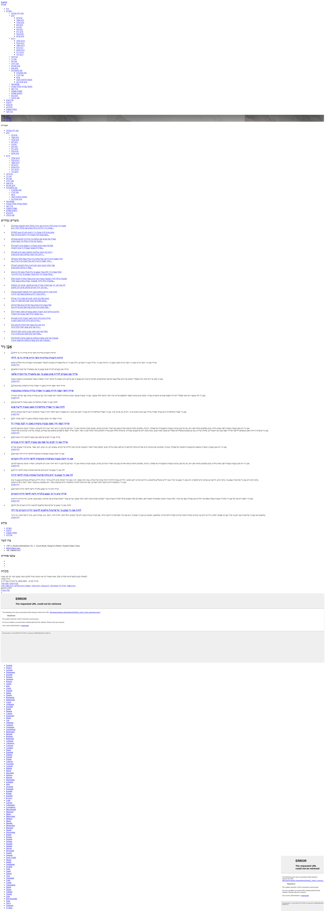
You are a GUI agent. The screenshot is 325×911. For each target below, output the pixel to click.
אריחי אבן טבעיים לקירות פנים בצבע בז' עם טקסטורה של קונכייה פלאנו (44, 374)
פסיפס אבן (15, 84)
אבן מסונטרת (21, 73)
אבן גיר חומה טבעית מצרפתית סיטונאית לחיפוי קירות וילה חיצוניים (42, 458)
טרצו (18, 77)
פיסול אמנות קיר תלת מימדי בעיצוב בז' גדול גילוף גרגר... (32, 274)
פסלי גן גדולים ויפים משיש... (21, 268)
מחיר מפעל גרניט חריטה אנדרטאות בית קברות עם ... (31, 261)
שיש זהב (19, 29)
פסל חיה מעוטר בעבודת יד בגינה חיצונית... (27, 248)
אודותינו (9, 107)
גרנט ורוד (19, 54)
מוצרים (9, 11)
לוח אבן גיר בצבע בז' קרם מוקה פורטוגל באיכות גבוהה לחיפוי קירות (42, 475)
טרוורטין (14, 57)
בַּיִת (7, 9)
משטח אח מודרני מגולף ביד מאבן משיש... (27, 241)
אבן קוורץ (20, 75)
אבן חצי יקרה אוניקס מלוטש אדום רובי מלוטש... (29, 287)
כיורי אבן (14, 89)
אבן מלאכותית (16, 70)
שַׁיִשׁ (12, 15)
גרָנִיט (13, 38)
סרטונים (9, 105)
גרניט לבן (19, 47)
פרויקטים (9, 100)
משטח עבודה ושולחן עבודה (21, 86)
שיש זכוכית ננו (21, 82)
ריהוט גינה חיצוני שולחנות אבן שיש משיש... (27, 254)
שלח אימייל (5, 590)
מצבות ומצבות (16, 91)
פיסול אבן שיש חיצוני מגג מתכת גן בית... (26, 334)
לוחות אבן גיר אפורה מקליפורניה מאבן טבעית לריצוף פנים (38, 407)
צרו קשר (9, 111)
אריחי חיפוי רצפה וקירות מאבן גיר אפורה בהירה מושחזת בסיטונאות (42, 390)
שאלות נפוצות (11, 109)
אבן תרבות (15, 98)
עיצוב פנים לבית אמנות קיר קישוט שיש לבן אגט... (30, 235)
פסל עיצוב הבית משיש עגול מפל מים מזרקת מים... (30, 307)
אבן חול (14, 61)
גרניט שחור (20, 41)
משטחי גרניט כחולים (22, 586)
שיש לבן (19, 18)
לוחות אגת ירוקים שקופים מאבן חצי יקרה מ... (28, 294)
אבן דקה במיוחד (17, 13)
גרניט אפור (20, 45)
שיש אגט (14, 68)
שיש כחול (20, 34)
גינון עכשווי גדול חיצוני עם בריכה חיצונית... (27, 314)
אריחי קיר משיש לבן (58, 586)
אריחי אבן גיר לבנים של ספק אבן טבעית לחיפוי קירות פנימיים (39, 442)
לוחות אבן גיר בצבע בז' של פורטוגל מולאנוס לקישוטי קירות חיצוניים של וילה (46, 510)
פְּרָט (12, 365)
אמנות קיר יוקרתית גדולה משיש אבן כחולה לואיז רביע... (32, 228)
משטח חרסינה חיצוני (24, 79)
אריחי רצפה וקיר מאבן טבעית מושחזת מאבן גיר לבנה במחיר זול (40, 423)
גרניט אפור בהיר (7, 586)
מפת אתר (5, 583)
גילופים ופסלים (16, 93)
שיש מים (14, 95)
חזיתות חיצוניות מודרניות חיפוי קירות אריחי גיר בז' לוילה (37, 357)
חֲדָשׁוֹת (8, 102)
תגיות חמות (14, 583)
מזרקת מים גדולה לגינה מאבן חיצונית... (26, 320)
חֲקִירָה (16, 365)
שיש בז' (19, 27)
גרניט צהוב (20, 50)
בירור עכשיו (5, 579)
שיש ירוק (19, 31)
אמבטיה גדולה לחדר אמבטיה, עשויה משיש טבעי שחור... (33, 281)
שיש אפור (20, 20)
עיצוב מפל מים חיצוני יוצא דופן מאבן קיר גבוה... (29, 301)
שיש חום (19, 25)
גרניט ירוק (20, 52)
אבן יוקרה (15, 63)
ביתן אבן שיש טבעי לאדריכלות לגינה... (26, 327)
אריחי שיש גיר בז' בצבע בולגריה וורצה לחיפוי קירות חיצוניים (38, 493)
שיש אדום (20, 36)
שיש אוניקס (15, 66)
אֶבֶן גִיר (14, 59)
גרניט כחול (20, 43)
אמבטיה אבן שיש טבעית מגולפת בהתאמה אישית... (31, 340)
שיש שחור (20, 22)
